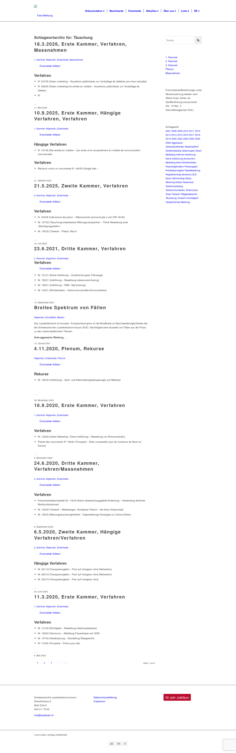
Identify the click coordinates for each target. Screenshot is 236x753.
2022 (180, 138)
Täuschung (171, 197)
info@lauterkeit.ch (43, 715)
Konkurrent (189, 158)
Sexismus (187, 174)
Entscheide (62, 59)
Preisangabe (191, 166)
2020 (174, 138)
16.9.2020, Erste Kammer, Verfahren (79, 405)
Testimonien (192, 190)
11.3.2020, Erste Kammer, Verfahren (79, 596)
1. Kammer (39, 59)
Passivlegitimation (175, 166)
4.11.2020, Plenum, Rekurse (69, 348)
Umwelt (181, 197)
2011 (191, 130)
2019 (168, 138)
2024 (191, 138)
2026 (168, 142)
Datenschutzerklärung (105, 697)
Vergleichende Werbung (178, 201)
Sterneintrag (178, 178)
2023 (185, 138)
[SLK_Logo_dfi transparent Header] (43, 15)
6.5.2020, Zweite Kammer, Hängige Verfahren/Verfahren (77, 534)
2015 (180, 134)
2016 (185, 134)
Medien (61, 317)
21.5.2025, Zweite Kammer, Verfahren (81, 185)
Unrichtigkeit (192, 197)
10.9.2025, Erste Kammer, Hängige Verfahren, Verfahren (77, 115)
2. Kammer (39, 195)
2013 (168, 134)
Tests (168, 194)
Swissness (188, 182)
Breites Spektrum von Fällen (70, 307)
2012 (197, 130)
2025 (197, 138)
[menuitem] (95, 11)
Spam (168, 178)
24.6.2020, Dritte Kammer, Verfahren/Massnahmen (66, 466)
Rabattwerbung (192, 170)
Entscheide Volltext (50, 66)
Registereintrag (173, 174)
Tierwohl (175, 194)
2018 (197, 134)
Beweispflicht (191, 146)
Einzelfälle (50, 317)
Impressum (99, 701)
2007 (168, 130)
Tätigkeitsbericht (189, 194)
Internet (180, 154)
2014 (174, 134)
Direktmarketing (173, 150)
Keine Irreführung (174, 158)
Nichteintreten (189, 162)
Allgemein (51, 59)
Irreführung (190, 154)
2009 (180, 130)
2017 (191, 134)
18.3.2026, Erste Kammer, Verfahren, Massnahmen (80, 47)
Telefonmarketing (174, 186)
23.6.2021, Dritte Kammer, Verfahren (80, 248)
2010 (185, 130)
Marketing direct (174, 162)
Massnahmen (76, 59)
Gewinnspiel (188, 150)
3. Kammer (39, 258)
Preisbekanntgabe (175, 170)
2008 (174, 130)
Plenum (61, 358)
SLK (194, 174)
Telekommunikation (175, 190)
